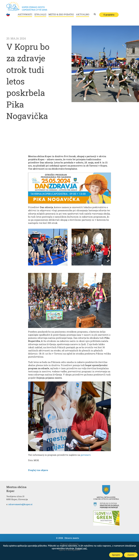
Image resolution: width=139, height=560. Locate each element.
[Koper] (26, 6)
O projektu (108, 14)
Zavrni (130, 555)
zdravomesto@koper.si (20, 504)
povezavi (86, 454)
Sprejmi (116, 555)
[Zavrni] (135, 550)
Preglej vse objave (38, 470)
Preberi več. (81, 548)
